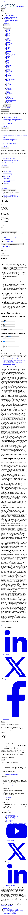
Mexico (8, 67)
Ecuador (8, 45)
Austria (8, 30)
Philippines (8, 75)
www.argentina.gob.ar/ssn (6, 905)
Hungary (8, 56)
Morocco (8, 69)
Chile (7, 38)
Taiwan (8, 94)
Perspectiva (7, 239)
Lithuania (8, 65)
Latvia (7, 63)
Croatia (8, 42)
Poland (7, 76)
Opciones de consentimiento (9, 913)
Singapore (8, 84)
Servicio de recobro (10, 817)
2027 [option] (4, 739)
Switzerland (9, 93)
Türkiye (8, 97)
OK (5, 255)
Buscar (17, 192)
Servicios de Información (12, 816)
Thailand (8, 96)
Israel (7, 60)
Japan (7, 62)
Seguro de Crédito (10, 815)
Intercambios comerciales (11, 237)
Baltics (7, 31)
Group (7, 53)
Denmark (8, 44)
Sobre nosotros (9, 820)
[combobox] (2, 249)
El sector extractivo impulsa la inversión (12, 358)
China (7, 39)
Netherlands (9, 70)
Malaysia (8, 66)
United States (9, 101)
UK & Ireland (9, 98)
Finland (8, 48)
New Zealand (9, 71)
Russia (7, 82)
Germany (8, 51)
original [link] (11, 235)
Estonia (8, 47)
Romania (8, 80)
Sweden (8, 92)
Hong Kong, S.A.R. (11, 54)
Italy (7, 61)
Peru (7, 74)
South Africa (9, 88)
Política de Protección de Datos (10, 909)
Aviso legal (6, 908)
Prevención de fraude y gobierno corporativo (13, 911)
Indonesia (8, 58)
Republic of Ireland (10, 79)
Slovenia (8, 87)
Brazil (7, 34)
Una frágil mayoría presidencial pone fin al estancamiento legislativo (13, 363)
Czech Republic (10, 43)
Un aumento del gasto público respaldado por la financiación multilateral (14, 361)
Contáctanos (9, 821)
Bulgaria (8, 35)
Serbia (7, 83)
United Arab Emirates (11, 100)
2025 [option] (4, 736)
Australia (8, 29)
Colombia (8, 40)
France (7, 49)
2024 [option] (4, 735)
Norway (8, 73)
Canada (8, 36)
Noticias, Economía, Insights (12, 818)
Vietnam (8, 102)
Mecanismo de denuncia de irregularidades (13, 910)
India (7, 57)
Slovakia (8, 85)
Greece (8, 52)
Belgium (8, 33)
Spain (7, 91)
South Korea (9, 89)
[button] (6, 13)
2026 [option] (4, 737)
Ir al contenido (4, 1)
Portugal (8, 78)
